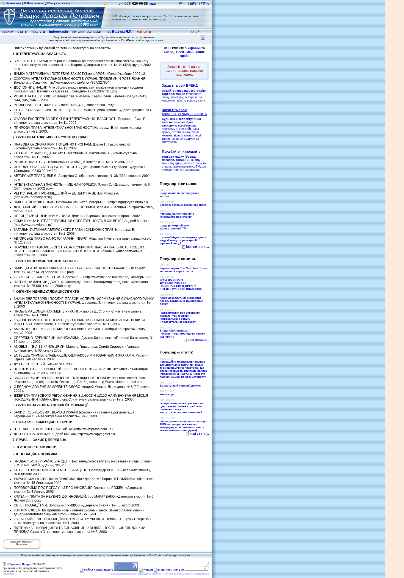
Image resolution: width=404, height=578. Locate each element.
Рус (195, 3)
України (193, 48)
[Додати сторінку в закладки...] (105, 4)
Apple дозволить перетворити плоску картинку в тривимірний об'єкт (181, 300)
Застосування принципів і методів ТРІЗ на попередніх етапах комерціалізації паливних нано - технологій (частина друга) (183, 426)
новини (7, 32)
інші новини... (198, 340)
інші (152, 3)
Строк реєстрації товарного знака (183, 204)
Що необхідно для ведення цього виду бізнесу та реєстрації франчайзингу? (183, 240)
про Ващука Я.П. (119, 32)
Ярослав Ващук (20, 563)
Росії (180, 52)
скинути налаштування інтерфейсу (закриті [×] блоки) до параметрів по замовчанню (159, 573)
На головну (13, 3)
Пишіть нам (35, 3)
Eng (206, 3)
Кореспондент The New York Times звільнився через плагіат (183, 270)
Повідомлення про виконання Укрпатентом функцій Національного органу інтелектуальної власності (180, 317)
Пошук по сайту (59, 3)
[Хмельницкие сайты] (96, 569)
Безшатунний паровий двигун (180, 385)
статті (22, 32)
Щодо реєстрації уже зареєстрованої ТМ (174, 227)
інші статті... (199, 433)
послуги (38, 32)
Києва (168, 52)
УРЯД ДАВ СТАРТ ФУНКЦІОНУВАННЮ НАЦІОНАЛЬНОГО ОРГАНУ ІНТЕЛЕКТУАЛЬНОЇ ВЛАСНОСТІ (181, 284)
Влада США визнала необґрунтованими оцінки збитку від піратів (182, 333)
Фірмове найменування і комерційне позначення (177, 215)
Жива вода (167, 394)
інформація (58, 32)
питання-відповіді (86, 32)
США (190, 52)
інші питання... (197, 247)
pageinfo (8, 573)
